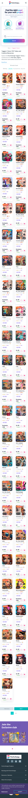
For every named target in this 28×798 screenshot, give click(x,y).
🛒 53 (20, 345)
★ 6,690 (3, 369)
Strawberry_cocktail (7, 342)
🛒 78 (20, 294)
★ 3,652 (17, 446)
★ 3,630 (3, 544)
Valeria (4, 443)
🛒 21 (20, 495)
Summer (18, 342)
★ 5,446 (17, 420)
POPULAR (6, 74)
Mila (17, 467)
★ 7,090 (3, 394)
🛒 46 (6, 693)
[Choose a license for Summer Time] (24, 326)
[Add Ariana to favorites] (7, 427)
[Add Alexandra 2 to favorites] (7, 526)
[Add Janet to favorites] (7, 674)
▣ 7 (21, 139)
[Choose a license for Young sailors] (10, 301)
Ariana (4, 417)
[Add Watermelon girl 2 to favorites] (21, 600)
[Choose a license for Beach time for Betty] (10, 250)
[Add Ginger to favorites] (7, 94)
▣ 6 (7, 139)
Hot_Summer (19, 443)
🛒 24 (6, 244)
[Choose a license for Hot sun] (10, 224)
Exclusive (18, 164)
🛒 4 (6, 139)
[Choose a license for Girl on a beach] (10, 145)
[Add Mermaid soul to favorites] (21, 198)
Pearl (17, 417)
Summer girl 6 (19, 616)
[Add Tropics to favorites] (7, 326)
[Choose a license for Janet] (10, 674)
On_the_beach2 (20, 291)
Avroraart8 (19, 268)
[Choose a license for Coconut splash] (24, 250)
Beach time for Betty (7, 240)
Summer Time (19, 317)
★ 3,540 (17, 320)
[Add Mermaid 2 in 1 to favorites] (7, 197)
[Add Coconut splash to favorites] (21, 250)
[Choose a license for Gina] (10, 550)
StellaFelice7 (5, 444)
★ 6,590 (17, 294)
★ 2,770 (17, 244)
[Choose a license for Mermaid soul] (24, 198)
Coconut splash (20, 240)
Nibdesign (5, 137)
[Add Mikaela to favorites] (7, 476)
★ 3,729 (3, 446)
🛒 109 (6, 644)
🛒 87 (6, 394)
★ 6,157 (17, 345)
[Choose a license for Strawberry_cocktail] (10, 351)
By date (11, 68)
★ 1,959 (3, 139)
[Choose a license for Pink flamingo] (10, 171)
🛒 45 (20, 87)
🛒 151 (20, 544)
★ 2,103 (17, 113)
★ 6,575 (17, 668)
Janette (4, 641)
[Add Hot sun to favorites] (7, 224)
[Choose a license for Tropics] (10, 326)
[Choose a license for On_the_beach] (24, 224)
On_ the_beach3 (20, 110)
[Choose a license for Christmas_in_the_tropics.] (24, 526)
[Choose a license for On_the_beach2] (24, 300)
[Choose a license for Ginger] (10, 94)
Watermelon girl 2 (20, 590)
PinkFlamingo (19, 492)
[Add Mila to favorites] (21, 476)
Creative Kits (19, 61)
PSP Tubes (13, 61)
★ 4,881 (17, 270)
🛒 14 (20, 113)
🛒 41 (20, 369)
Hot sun (4, 214)
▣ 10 (8, 569)
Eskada (18, 343)
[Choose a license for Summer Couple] (24, 172)
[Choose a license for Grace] (24, 674)
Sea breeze (5, 590)
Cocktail (4, 391)
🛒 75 (6, 320)
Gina (3, 541)
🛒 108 (6, 420)
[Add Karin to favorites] (7, 276)
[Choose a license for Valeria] (10, 452)
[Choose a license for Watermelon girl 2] (24, 600)
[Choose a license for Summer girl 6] (24, 625)
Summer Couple (20, 162)
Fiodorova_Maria (20, 216)
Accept (20, 791)
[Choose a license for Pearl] (24, 426)
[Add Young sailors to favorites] (7, 301)
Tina (17, 266)
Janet (3, 665)
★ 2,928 (3, 218)
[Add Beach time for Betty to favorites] (7, 250)
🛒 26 (20, 320)
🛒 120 (6, 593)
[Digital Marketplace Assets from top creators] (20, 23)
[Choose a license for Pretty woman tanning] (24, 94)
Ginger (4, 84)
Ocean (17, 565)
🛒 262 (6, 294)
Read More (4, 62)
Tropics (4, 317)
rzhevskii (4, 518)
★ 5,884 (3, 294)
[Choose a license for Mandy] (24, 650)
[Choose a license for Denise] (10, 699)
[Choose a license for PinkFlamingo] (24, 501)
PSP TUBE (4, 89)
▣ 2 (21, 394)
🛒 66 (6, 495)
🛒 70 (20, 139)
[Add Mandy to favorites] (21, 650)
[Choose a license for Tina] (24, 276)
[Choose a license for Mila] (24, 476)
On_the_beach (20, 214)
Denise (4, 690)
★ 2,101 (3, 113)
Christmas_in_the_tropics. (21, 516)
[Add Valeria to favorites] (7, 452)
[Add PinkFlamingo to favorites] (21, 501)
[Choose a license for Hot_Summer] (24, 452)
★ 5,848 (3, 320)
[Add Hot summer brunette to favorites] (21, 401)
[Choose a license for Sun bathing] (24, 146)
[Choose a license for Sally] (10, 375)
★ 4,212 (17, 593)
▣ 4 (8, 87)
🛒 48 (6, 446)
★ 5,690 (17, 218)
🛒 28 (6, 87)
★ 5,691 (3, 668)
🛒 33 (6, 544)
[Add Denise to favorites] (7, 699)
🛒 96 (20, 218)
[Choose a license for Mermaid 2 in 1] (10, 197)
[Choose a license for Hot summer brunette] (24, 401)
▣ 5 (8, 113)
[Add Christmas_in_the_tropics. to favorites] (21, 526)
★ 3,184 (3, 244)
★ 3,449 (3, 270)
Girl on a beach (6, 136)
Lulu (17, 366)
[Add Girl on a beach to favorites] (7, 145)
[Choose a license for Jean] (10, 575)
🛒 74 (20, 394)
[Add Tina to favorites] (21, 276)
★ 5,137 (3, 345)
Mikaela (4, 467)
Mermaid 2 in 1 (6, 188)
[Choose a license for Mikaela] (10, 476)
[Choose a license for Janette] (10, 650)
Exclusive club (5, 93)
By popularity (16, 68)
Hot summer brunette (21, 391)
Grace (17, 665)
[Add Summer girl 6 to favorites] (21, 625)
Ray (17, 418)
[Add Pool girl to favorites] (7, 120)
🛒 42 (20, 446)
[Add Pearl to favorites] (21, 426)
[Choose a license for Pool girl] (10, 120)
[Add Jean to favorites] (7, 575)
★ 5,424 (17, 619)
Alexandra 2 (5, 516)
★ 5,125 (17, 644)
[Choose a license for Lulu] (24, 375)
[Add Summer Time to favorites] (21, 326)
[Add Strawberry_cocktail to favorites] (7, 351)
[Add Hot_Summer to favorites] (21, 452)
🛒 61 (20, 244)
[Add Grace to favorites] (21, 674)
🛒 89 (6, 619)
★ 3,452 (17, 394)
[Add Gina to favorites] (7, 550)
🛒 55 (20, 270)
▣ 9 (8, 244)
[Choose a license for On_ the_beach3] (24, 119)
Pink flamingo (5, 162)
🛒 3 (6, 165)
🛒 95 (6, 345)
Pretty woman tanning (21, 84)
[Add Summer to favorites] (21, 351)
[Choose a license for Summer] (24, 351)
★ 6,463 (17, 369)
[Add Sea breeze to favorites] (7, 599)
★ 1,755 (3, 87)
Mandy (17, 641)
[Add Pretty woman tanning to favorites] (21, 94)
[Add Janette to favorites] (7, 650)
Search (14, 41)
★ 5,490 (3, 693)
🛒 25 (6, 270)
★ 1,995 (3, 191)
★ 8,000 (17, 544)
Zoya (3, 616)
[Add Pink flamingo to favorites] (7, 171)
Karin (3, 266)
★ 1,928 (3, 165)
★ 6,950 (3, 619)
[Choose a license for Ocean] (24, 575)
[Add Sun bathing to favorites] (21, 146)
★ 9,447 (17, 569)
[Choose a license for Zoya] (10, 625)
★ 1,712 (17, 87)
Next (21, 708)
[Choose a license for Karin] (10, 276)
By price (23, 68)
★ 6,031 (3, 420)
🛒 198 (20, 569)
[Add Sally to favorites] (7, 375)
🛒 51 (6, 369)
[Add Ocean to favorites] (21, 575)
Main (9, 48)
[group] (14, 733)
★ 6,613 (3, 593)
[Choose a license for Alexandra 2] (10, 526)
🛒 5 (6, 191)
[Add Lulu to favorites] (21, 375)
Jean (3, 565)
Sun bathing (19, 136)
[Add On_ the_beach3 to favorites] (21, 119)
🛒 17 (6, 113)
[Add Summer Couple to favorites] (21, 172)
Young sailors (5, 291)
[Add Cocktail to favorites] (7, 400)
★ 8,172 (3, 644)
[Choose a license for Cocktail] (10, 400)
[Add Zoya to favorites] (7, 625)
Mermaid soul (19, 188)
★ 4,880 (3, 569)
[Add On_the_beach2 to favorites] (21, 300)
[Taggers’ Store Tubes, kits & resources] (8, 23)
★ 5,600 (3, 495)
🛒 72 (6, 218)
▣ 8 (21, 87)
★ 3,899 (17, 495)
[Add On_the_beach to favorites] (21, 224)
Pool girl (4, 110)
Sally (3, 366)
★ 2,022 (17, 139)
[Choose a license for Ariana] (10, 427)
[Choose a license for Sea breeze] (10, 599)
